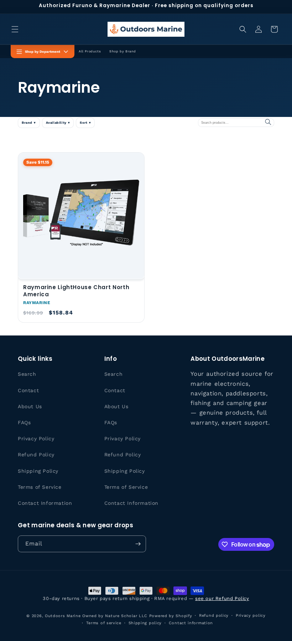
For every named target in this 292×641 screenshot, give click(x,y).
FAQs (24, 422)
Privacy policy (251, 615)
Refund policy (214, 615)
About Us (30, 406)
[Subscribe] (138, 543)
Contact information (191, 623)
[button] (15, 29)
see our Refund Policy (222, 598)
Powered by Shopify (170, 616)
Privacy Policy (36, 438)
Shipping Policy (38, 471)
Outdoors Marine (63, 616)
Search (27, 374)
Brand (29, 122)
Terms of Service (40, 487)
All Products (90, 51)
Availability (58, 122)
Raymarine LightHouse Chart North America (76, 291)
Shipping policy (145, 623)
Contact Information (45, 503)
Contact (28, 390)
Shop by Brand (122, 51)
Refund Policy (36, 454)
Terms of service (103, 623)
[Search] (268, 122)
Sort (85, 122)
